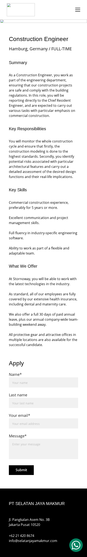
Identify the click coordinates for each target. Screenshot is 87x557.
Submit (21, 470)
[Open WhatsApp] (76, 545)
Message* (18, 435)
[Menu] (77, 10)
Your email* (19, 415)
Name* (15, 374)
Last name (18, 394)
